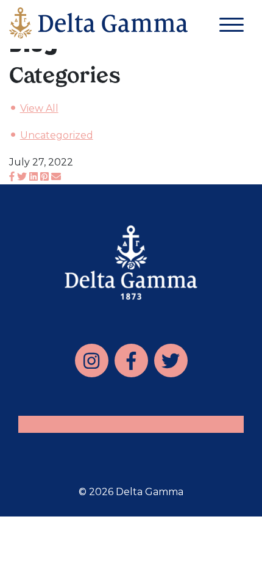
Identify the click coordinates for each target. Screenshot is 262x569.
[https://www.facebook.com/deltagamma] (131, 360)
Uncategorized (56, 135)
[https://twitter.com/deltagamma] (171, 360)
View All (39, 108)
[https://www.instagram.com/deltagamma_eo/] (91, 360)
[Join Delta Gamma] (98, 25)
